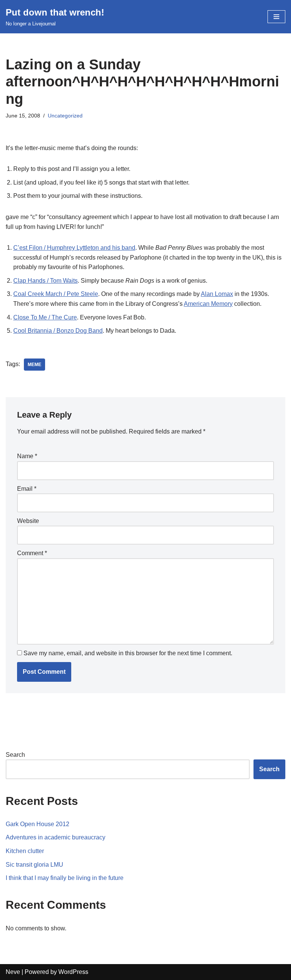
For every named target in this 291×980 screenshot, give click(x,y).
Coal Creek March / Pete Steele (55, 294)
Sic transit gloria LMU (34, 864)
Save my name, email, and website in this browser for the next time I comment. (127, 653)
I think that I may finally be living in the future (65, 878)
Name (27, 456)
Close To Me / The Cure (45, 317)
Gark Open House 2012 (37, 824)
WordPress (73, 972)
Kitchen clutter (25, 851)
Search (15, 754)
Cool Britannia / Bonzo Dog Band (58, 330)
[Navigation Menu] (276, 16)
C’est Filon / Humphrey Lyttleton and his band (74, 247)
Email (26, 488)
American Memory (208, 304)
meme (34, 364)
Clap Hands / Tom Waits (45, 280)
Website (28, 521)
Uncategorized (65, 116)
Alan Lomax (217, 294)
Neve (13, 972)
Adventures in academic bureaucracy (55, 837)
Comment (32, 553)
